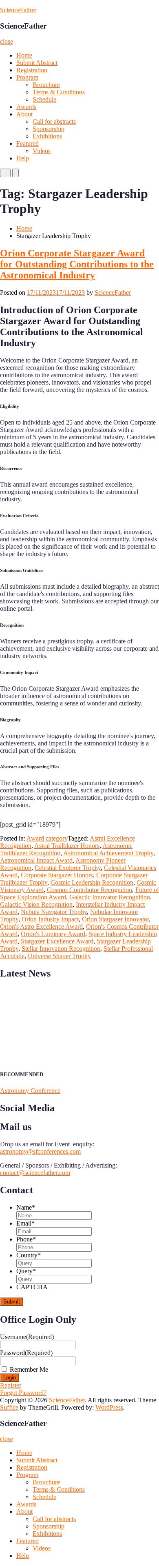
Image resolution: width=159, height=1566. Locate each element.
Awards (26, 106)
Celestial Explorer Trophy (68, 867)
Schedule (44, 99)
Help (22, 158)
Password (26, 1352)
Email (25, 1223)
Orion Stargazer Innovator (115, 919)
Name (25, 1207)
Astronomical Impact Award (36, 860)
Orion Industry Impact (50, 919)
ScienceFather (18, 10)
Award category (47, 838)
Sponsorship (48, 128)
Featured (27, 143)
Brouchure (46, 84)
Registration (31, 70)
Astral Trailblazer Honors (66, 845)
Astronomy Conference (30, 1090)
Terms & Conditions (59, 92)
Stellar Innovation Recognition (61, 948)
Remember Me (29, 1369)
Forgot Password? (23, 1392)
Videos (42, 150)
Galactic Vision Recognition (36, 904)
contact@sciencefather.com (35, 1172)
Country (28, 1255)
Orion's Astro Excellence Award (41, 926)
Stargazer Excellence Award (57, 941)
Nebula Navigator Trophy (54, 911)
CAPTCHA (32, 1286)
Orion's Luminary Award (53, 933)
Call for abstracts (54, 121)
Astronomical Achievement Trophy (108, 853)
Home (24, 55)
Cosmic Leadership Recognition (92, 882)
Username (27, 1336)
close (6, 41)
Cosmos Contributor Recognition (89, 889)
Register (10, 1385)
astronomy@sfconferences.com (40, 1151)
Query (26, 1271)
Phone (26, 1239)
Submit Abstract (36, 62)
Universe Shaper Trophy (59, 955)
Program (27, 77)
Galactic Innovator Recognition (109, 897)
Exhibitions (47, 136)
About (24, 114)
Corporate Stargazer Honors (57, 875)
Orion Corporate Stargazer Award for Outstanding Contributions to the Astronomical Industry (77, 264)
